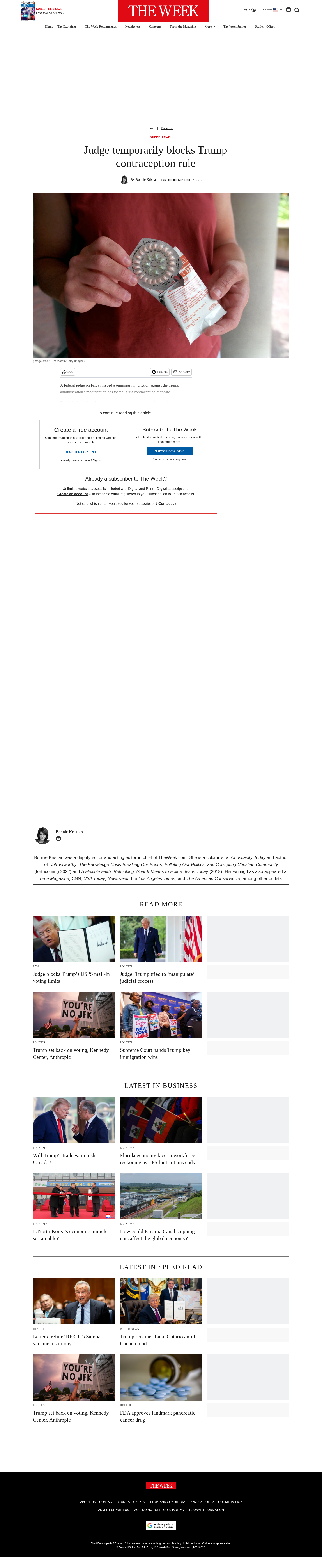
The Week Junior (234, 26)
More (208, 26)
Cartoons (155, 26)
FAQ (136, 1510)
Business (167, 128)
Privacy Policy (202, 1502)
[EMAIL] (59, 839)
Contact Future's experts (122, 1502)
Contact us (167, 503)
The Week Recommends (101, 26)
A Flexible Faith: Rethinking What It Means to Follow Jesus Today (144, 871)
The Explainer (66, 26)
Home (150, 128)
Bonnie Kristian (146, 179)
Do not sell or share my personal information (183, 1510)
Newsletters (132, 26)
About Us (88, 1502)
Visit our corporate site (216, 1543)
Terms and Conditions (167, 1502)
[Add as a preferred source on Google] (161, 1525)
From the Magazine (183, 26)
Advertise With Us (113, 1510)
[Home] (48, 26)
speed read (160, 137)
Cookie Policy (230, 1502)
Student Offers (265, 26)
